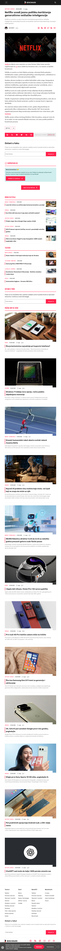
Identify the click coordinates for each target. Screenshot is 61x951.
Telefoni (7, 893)
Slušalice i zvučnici (10, 269)
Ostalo (6, 278)
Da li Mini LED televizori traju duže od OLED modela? (23, 213)
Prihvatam (39, 947)
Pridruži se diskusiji (14, 178)
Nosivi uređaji (8, 252)
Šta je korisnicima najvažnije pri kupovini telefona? (28, 346)
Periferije (7, 908)
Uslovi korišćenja (49, 898)
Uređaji (7, 210)
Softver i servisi (10, 9)
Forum (47, 900)
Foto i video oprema (10, 911)
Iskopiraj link (51, 134)
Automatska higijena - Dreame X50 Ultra (19, 281)
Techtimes (8, 114)
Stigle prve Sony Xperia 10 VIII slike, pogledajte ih (27, 777)
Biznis (6, 342)
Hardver (7, 900)
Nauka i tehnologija (10, 202)
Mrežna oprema (9, 913)
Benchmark (35, 916)
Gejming (7, 388)
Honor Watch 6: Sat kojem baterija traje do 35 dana (22, 255)
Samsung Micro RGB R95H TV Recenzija (18, 264)
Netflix (7, 64)
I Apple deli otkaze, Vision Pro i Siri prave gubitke (27, 589)
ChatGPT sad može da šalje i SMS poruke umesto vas (28, 871)
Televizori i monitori (10, 260)
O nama (47, 893)
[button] (6, 2)
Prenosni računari (10, 895)
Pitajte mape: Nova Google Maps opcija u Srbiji (21, 221)
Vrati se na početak (29, 187)
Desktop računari (9, 906)
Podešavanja (50, 947)
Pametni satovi (36, 903)
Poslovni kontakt (49, 895)
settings (16, 949)
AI (16, 66)
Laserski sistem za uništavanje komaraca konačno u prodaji (25, 205)
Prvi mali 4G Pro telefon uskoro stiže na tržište (26, 635)
